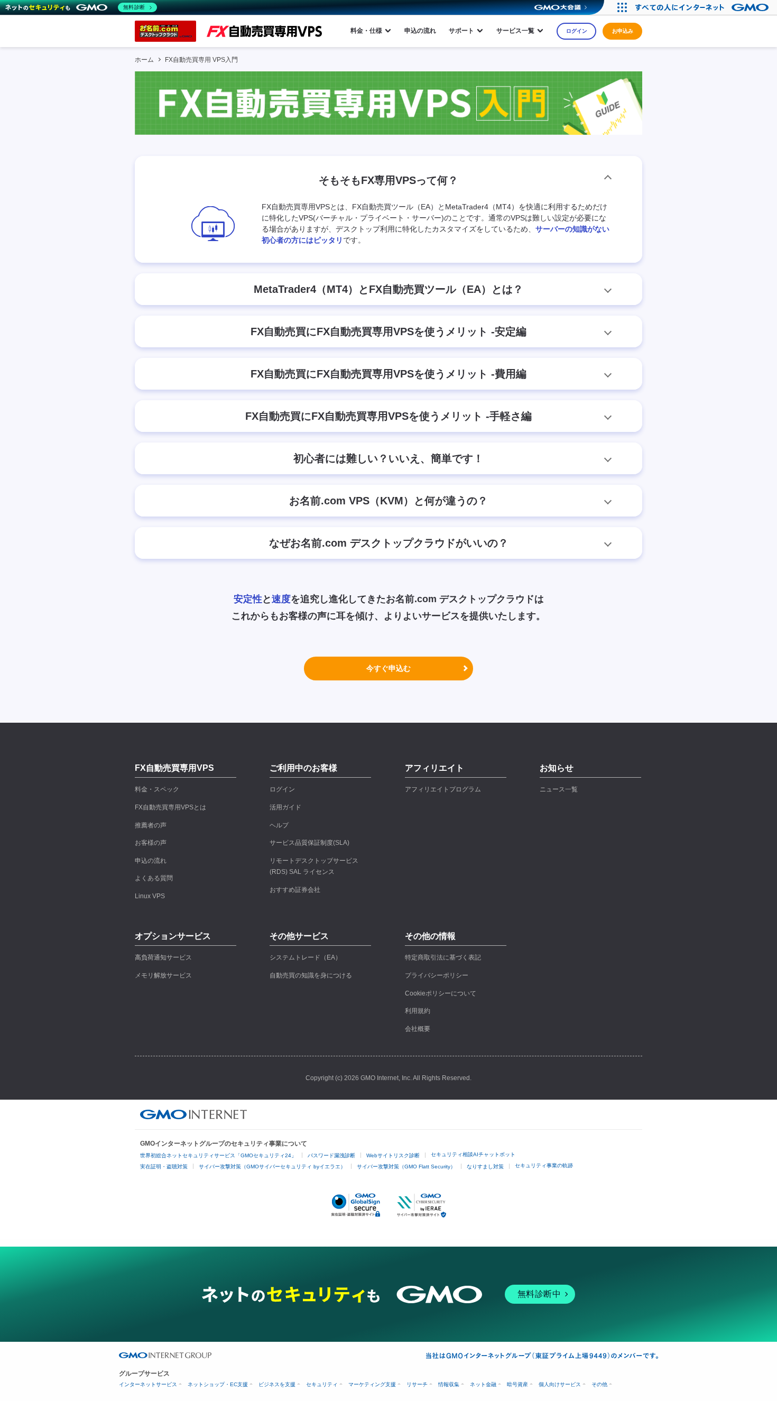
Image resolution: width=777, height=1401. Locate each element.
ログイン (576, 31)
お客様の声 (150, 842)
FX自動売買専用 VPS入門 (201, 59)
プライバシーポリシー (436, 975)
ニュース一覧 (559, 789)
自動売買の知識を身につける (311, 975)
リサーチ (417, 1384)
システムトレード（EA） (305, 957)
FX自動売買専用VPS (174, 767)
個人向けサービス (560, 1384)
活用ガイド (285, 807)
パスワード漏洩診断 (331, 1155)
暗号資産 (517, 1384)
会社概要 (417, 1029)
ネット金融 (483, 1384)
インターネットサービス (148, 1384)
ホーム (144, 59)
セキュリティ (322, 1384)
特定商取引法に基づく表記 (443, 957)
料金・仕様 (366, 30)
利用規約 (417, 1011)
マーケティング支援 (372, 1384)
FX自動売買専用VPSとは (170, 807)
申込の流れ (420, 30)
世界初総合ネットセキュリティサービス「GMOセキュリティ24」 (218, 1155)
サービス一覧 (515, 30)
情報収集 (448, 1384)
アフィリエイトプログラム (443, 789)
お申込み (622, 31)
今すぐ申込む (388, 668)
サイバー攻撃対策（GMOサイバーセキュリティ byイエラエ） (272, 1166)
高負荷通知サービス (163, 957)
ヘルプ (279, 825)
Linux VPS (150, 896)
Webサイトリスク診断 (393, 1155)
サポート (461, 30)
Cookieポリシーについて (440, 993)
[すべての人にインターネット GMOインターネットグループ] (703, 7)
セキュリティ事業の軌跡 (544, 1165)
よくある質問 (154, 878)
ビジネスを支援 (276, 1384)
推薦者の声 (150, 825)
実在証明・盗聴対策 (164, 1166)
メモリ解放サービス (163, 975)
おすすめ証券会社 (295, 889)
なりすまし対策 (485, 1166)
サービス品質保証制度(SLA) (309, 842)
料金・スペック (157, 789)
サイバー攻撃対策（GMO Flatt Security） (406, 1166)
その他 (599, 1384)
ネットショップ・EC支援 (218, 1384)
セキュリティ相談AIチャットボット (473, 1154)
